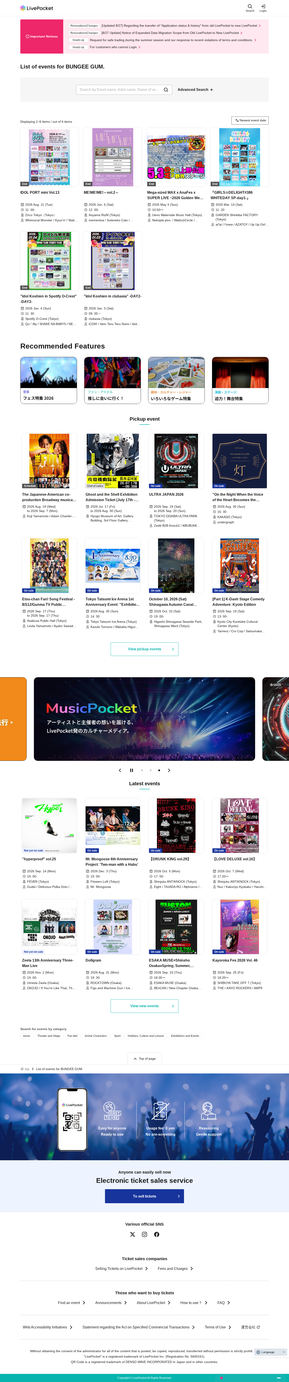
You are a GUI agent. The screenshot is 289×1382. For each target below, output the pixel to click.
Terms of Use (215, 1327)
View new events (144, 1006)
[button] (120, 770)
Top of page (147, 1058)
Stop (131, 770)
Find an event (69, 1303)
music (26, 1036)
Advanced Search (193, 90)
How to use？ (191, 1303)
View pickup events (144, 649)
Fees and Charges (173, 1269)
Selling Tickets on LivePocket (118, 1269)
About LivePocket (151, 1303)
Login (263, 10)
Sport (117, 1036)
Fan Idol (72, 1036)
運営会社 (248, 1327)
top (27, 1069)
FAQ (221, 1303)
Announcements (108, 1303)
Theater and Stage (48, 1036)
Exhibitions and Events (185, 1036)
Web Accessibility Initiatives (45, 1327)
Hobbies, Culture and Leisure (146, 1036)
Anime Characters (96, 1036)
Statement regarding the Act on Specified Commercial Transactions (135, 1327)
